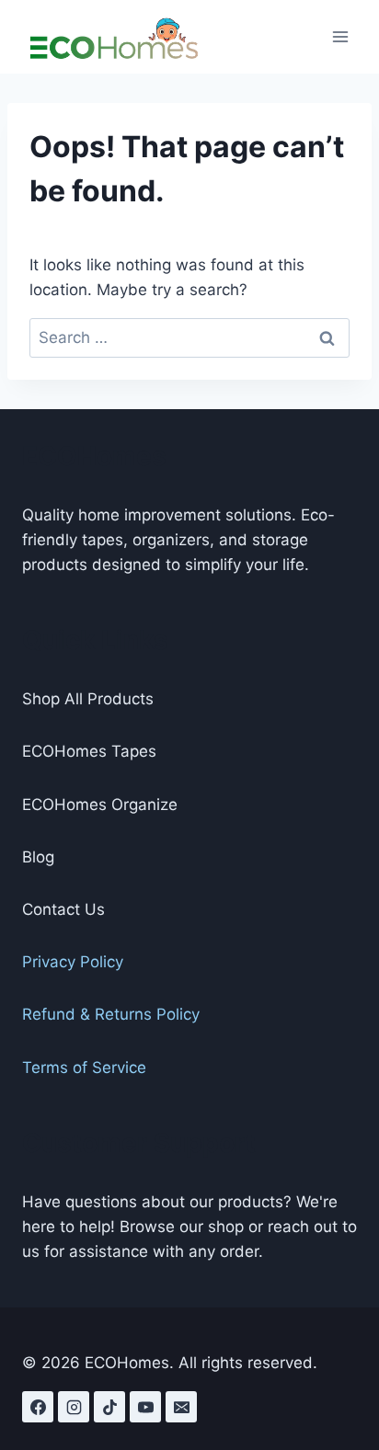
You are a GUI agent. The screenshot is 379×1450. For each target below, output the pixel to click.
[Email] (181, 1406)
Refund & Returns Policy (111, 1014)
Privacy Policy (72, 962)
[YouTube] (145, 1406)
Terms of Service (84, 1067)
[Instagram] (73, 1406)
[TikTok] (109, 1406)
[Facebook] (37, 1406)
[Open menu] (340, 36)
